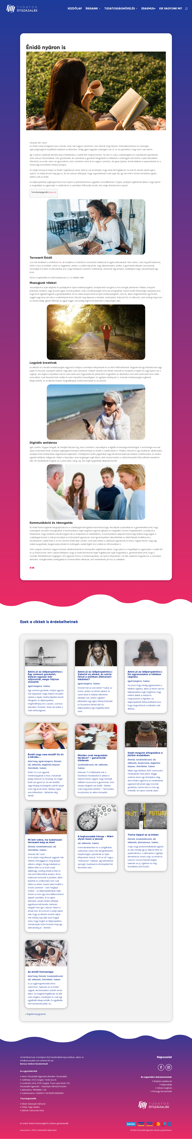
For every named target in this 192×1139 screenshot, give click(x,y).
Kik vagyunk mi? (170, 8)
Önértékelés (33, 768)
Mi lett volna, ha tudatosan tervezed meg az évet (45, 841)
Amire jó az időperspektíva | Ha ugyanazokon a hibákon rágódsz (145, 674)
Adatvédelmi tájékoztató (47, 1130)
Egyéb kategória (35, 686)
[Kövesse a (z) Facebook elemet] (161, 1067)
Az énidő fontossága (40, 971)
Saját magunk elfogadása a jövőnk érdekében (145, 754)
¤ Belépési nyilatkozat (162, 1081)
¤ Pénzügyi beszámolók (161, 1091)
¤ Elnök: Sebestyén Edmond (32, 1103)
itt (60, 262)
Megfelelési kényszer (51, 764)
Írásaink (92, 8)
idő (29, 764)
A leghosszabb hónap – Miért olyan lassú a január (95, 837)
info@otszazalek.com (30, 1060)
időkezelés (36, 764)
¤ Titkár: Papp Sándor (30, 1107)
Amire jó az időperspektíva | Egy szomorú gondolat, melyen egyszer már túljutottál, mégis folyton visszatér (45, 676)
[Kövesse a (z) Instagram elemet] (168, 1067)
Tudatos (46, 686)
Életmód (57, 761)
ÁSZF (34, 1130)
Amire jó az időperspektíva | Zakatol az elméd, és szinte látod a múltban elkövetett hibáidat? (95, 675)
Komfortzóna (143, 763)
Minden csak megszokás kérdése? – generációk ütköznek (93, 758)
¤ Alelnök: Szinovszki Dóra (32, 1110)
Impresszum (25, 1130)
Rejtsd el (52, 192)
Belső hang (33, 761)
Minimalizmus (144, 842)
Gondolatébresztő (44, 846)
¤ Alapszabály (166, 1084)
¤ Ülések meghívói (163, 1088)
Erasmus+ (148, 8)
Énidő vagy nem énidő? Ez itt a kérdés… (46, 756)
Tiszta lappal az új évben (143, 834)
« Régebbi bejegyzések (35, 1014)
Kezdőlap (75, 8)
